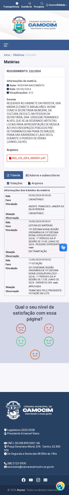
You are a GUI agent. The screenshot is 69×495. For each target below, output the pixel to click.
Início (7, 55)
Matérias (18, 55)
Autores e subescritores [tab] (44, 175)
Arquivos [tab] (37, 183)
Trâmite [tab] (15, 175)
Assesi (21, 490)
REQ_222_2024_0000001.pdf (28, 158)
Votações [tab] (16, 183)
